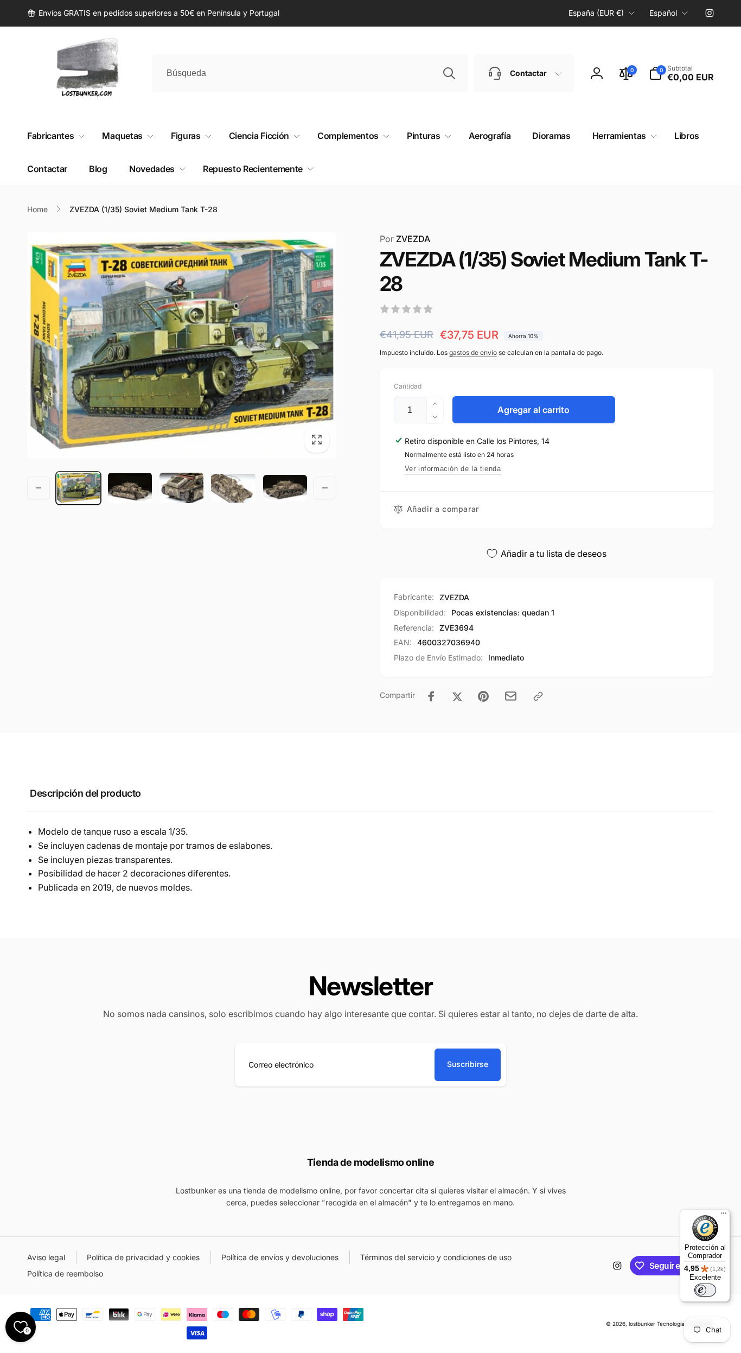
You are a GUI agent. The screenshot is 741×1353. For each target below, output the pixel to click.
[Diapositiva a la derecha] (325, 488)
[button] (681, 73)
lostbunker (642, 1323)
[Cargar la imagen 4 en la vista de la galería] (233, 488)
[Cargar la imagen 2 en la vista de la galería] (130, 488)
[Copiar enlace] (538, 696)
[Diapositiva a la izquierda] (38, 488)
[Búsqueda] (449, 73)
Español (663, 12)
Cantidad (407, 386)
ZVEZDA (405, 238)
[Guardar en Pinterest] (483, 696)
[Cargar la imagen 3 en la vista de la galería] (181, 488)
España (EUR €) (596, 12)
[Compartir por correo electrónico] (511, 696)
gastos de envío (473, 352)
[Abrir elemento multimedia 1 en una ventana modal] (181, 345)
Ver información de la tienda (453, 469)
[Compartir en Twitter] (457, 696)
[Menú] (723, 1215)
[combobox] (310, 73)
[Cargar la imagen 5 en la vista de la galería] (285, 488)
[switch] (705, 1290)
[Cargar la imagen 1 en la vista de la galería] (78, 488)
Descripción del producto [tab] (85, 793)
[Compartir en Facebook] (431, 696)
